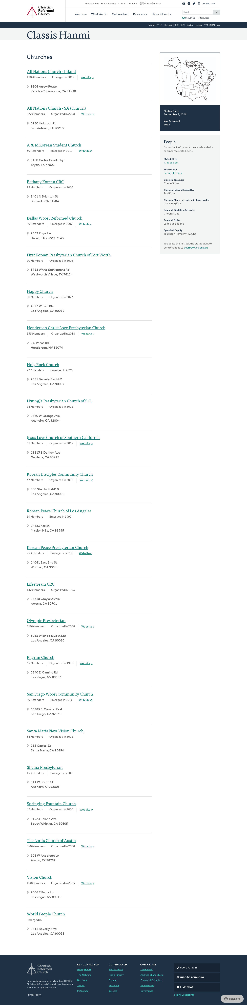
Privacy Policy (34, 995)
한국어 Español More (150, 3)
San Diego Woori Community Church (60, 694)
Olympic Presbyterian (46, 620)
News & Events (161, 14)
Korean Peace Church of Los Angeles (59, 510)
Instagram (82, 991)
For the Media (147, 985)
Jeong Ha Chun (173, 173)
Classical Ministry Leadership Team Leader (186, 200)
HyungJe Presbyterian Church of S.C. (59, 400)
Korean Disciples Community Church (60, 474)
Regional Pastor (172, 220)
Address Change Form (151, 975)
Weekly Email (84, 969)
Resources (140, 14)
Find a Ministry (108, 3)
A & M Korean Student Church (54, 144)
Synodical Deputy (173, 230)
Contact (122, 3)
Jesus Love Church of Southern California (63, 437)
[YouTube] (183, 3)
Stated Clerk (170, 159)
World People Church (46, 913)
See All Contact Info (184, 995)
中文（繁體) (209, 25)
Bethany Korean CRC (45, 181)
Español (169, 25)
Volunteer (114, 985)
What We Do (99, 14)
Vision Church (39, 877)
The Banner (146, 969)
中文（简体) (180, 25)
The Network (84, 975)
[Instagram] (198, 3)
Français (198, 25)
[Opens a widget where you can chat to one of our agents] (232, 999)
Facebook (82, 980)
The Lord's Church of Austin (51, 840)
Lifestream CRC (40, 584)
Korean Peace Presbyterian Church (57, 547)
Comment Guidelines (151, 980)
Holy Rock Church (43, 364)
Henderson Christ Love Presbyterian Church (66, 327)
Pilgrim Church (40, 657)
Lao (218, 25)
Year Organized (172, 121)
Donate (133, 3)
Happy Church (40, 291)
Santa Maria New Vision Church (55, 730)
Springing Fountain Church (51, 803)
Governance (146, 991)
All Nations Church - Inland (51, 71)
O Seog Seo (171, 162)
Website (86, 77)
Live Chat (186, 987)
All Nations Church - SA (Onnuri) (56, 108)
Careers (113, 991)
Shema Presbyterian (45, 767)
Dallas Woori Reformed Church (54, 218)
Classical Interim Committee (179, 190)
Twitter (81, 985)
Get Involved (120, 14)
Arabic (190, 25)
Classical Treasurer (174, 180)
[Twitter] (193, 3)
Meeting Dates (171, 111)
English (152, 25)
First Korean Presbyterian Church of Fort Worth (69, 254)
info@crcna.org (192, 977)
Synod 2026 (208, 3)
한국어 (160, 25)
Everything (190, 18)
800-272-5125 (189, 968)
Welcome (81, 14)
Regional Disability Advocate (179, 210)
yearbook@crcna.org (196, 247)
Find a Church (92, 3)
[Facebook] (188, 3)
